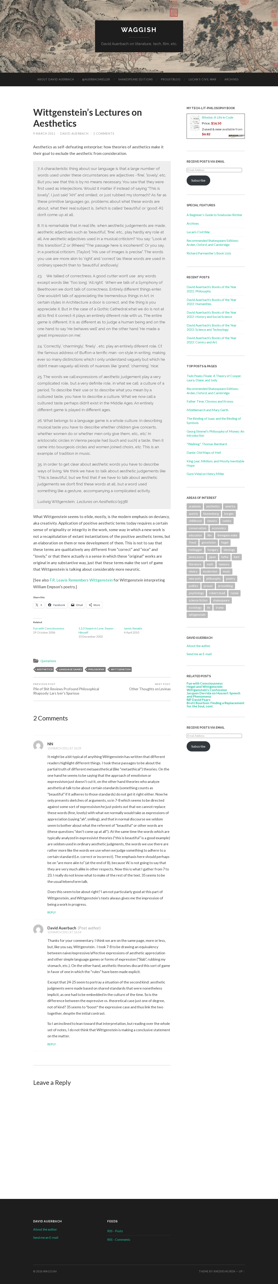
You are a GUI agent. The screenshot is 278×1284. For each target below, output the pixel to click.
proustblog (225, 586)
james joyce (196, 557)
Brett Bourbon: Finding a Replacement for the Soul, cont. (215, 704)
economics (219, 528)
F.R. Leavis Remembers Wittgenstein (81, 580)
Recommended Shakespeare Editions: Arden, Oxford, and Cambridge (213, 243)
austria (193, 513)
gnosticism (209, 542)
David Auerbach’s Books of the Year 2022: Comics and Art (211, 340)
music (226, 571)
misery (193, 571)
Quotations (48, 661)
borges (229, 513)
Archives (231, 79)
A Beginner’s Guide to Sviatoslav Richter (214, 215)
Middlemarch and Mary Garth (207, 410)
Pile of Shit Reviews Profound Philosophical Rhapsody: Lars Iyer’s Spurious (66, 689)
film (209, 535)
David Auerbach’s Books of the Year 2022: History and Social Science (211, 314)
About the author (198, 646)
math (210, 564)
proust (208, 586)
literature (195, 564)
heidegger (195, 550)
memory (224, 564)
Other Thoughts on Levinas (150, 687)
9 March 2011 (44, 133)
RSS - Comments (118, 1239)
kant (237, 557)
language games (70, 669)
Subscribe (198, 180)
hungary (213, 550)
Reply (51, 912)
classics (212, 521)
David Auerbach (74, 133)
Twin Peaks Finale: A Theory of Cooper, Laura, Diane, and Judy (214, 378)
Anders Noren (224, 1271)
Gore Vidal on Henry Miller (205, 474)
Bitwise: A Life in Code (217, 117)
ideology (229, 550)
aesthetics (45, 669)
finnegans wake (227, 535)
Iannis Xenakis (133, 628)
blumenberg (211, 513)
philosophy (96, 669)
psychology (196, 593)
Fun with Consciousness (48, 628)
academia (195, 506)
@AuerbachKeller (96, 79)
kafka (224, 557)
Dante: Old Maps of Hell (204, 452)
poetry (230, 578)
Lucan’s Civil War (202, 79)
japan (212, 557)
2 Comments (103, 133)
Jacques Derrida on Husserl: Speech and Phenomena (213, 694)
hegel (224, 542)
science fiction (198, 600)
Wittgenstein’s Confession (207, 690)
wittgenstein (120, 669)
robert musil (217, 593)
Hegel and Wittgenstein (204, 686)
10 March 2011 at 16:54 (64, 932)
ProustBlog (171, 79)
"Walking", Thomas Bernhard (207, 444)
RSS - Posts (115, 1231)
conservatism (197, 528)
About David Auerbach (55, 79)
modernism (210, 571)
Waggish (139, 29)
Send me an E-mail (199, 654)
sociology (195, 607)
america (230, 506)
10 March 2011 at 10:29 (64, 748)
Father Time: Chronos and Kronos (210, 401)
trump (220, 607)
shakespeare (221, 600)
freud (192, 542)
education (195, 535)
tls (208, 607)
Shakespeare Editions (135, 79)
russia (234, 593)
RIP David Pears (198, 699)
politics (193, 586)
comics (226, 521)
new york (195, 578)
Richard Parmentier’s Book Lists (209, 253)
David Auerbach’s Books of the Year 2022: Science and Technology (211, 327)
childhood (195, 521)
